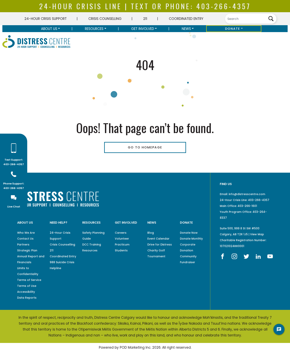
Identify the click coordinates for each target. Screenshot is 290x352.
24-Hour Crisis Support (45, 18)
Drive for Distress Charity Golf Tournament (159, 250)
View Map (257, 234)
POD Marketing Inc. (135, 347)
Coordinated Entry (186, 18)
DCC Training (91, 244)
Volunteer (122, 239)
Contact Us (25, 239)
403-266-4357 (223, 6)
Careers (120, 233)
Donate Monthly (191, 239)
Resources (94, 28)
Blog (150, 233)
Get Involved (142, 28)
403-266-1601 (247, 206)
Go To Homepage (145, 147)
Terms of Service (29, 280)
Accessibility (26, 292)
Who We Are (26, 233)
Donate (232, 28)
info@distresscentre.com (247, 194)
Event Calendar (158, 239)
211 (145, 18)
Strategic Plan (27, 250)
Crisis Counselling (105, 18)
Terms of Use (26, 286)
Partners (23, 244)
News (186, 28)
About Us (49, 28)
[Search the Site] (250, 19)
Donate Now (189, 233)
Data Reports (26, 298)
